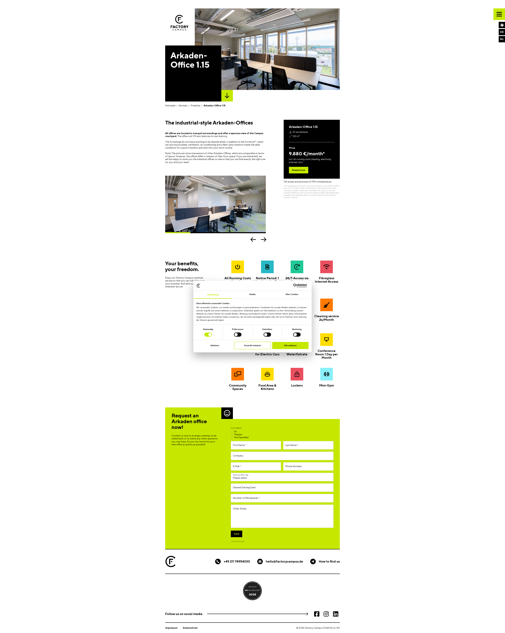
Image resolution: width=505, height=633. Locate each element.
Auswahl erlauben (252, 345)
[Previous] (253, 239)
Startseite (170, 105)
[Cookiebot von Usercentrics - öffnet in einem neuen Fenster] (297, 286)
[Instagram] (326, 614)
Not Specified (241, 437)
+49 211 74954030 (237, 561)
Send (236, 534)
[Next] (263, 239)
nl (502, 38)
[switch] (237, 334)
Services (183, 105)
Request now (298, 170)
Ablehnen (214, 345)
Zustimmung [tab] (213, 295)
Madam (238, 434)
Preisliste (195, 105)
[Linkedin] (335, 614)
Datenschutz (190, 627)
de (502, 31)
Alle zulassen (290, 345)
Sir (235, 431)
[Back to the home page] (179, 22)
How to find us (329, 561)
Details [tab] (252, 294)
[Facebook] (316, 614)
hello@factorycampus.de (284, 561)
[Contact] (502, 25)
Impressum (171, 627)
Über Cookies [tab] (292, 294)
